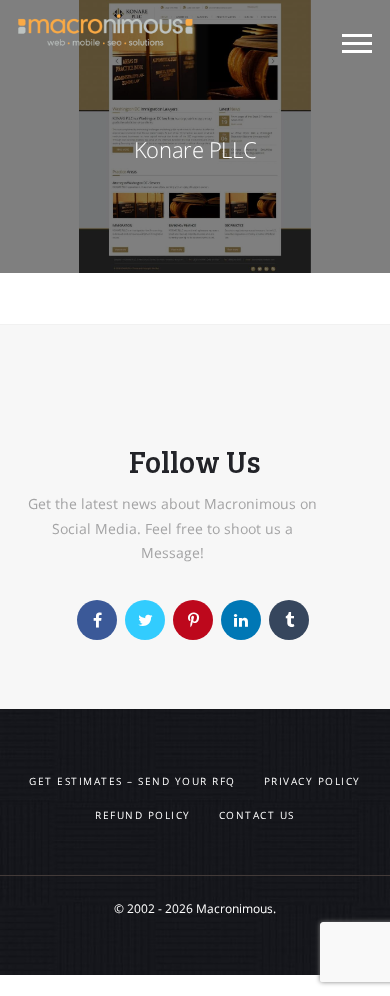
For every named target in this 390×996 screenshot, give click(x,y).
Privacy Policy (312, 781)
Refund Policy (143, 815)
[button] (357, 46)
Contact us (257, 815)
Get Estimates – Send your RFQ (132, 781)
